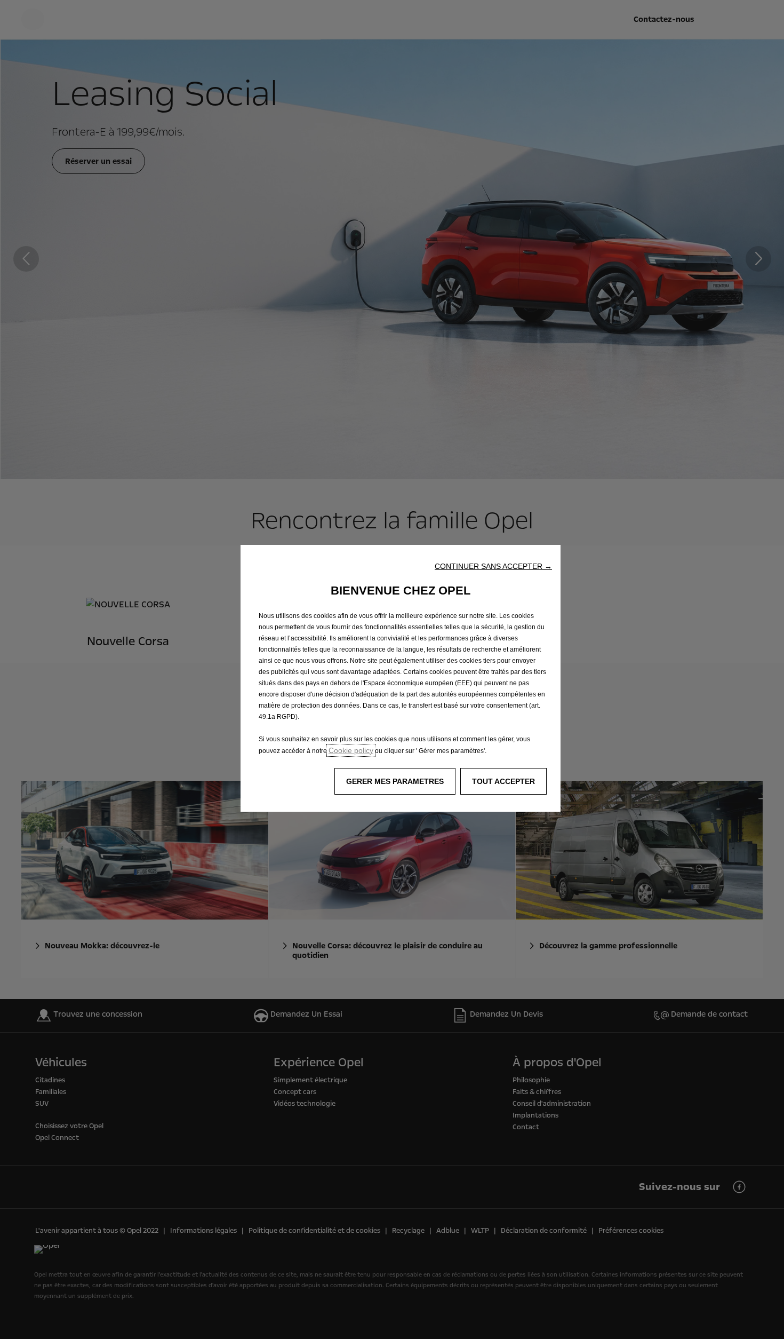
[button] (493, 566)
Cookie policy (351, 750)
